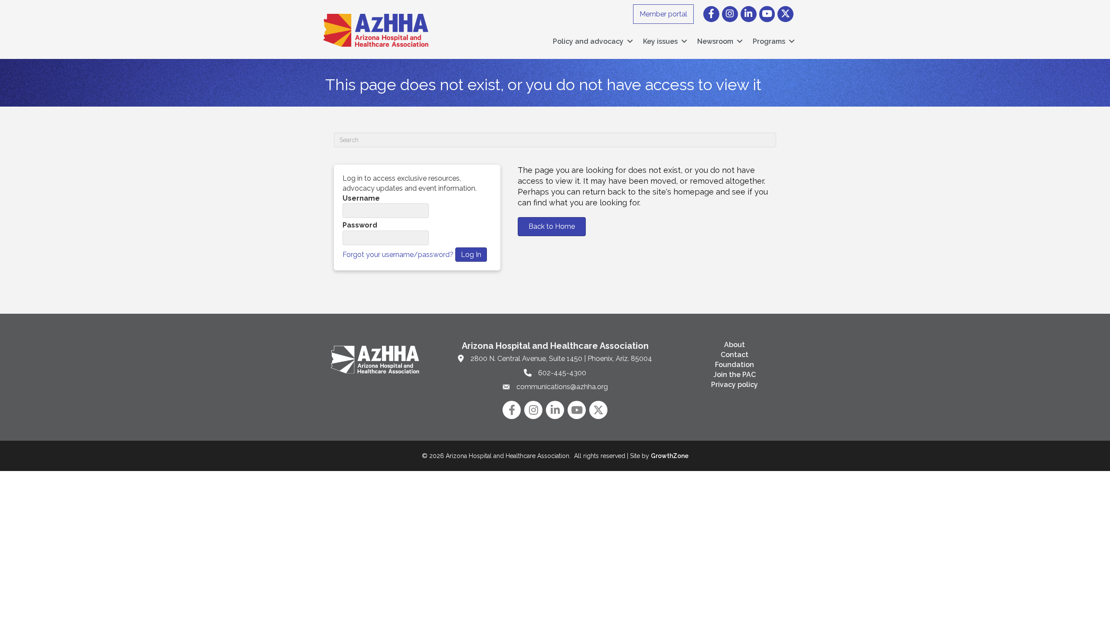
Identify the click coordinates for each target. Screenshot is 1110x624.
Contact (734, 355)
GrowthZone (670, 455)
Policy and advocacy (588, 41)
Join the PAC (734, 374)
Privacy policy (734, 384)
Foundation (734, 365)
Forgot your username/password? (398, 254)
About (734, 345)
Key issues (660, 41)
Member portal (663, 14)
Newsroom (715, 41)
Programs (769, 41)
